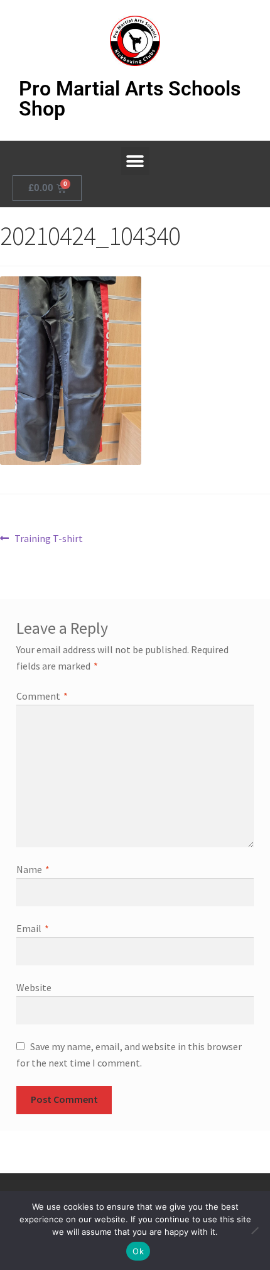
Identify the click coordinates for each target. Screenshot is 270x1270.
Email (32, 928)
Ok (138, 1251)
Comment (42, 696)
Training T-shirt (48, 538)
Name (33, 869)
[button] (135, 161)
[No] (254, 1230)
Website (33, 987)
